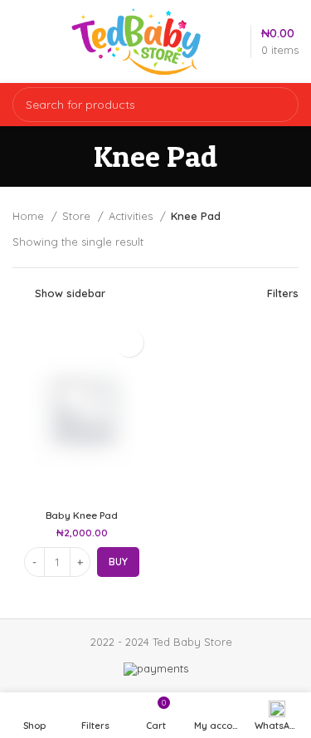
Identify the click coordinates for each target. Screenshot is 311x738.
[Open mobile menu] (23, 41)
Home (29, 215)
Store (78, 215)
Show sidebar (70, 293)
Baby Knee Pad (82, 515)
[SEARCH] (276, 104)
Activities (132, 215)
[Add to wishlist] (128, 342)
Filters (283, 293)
